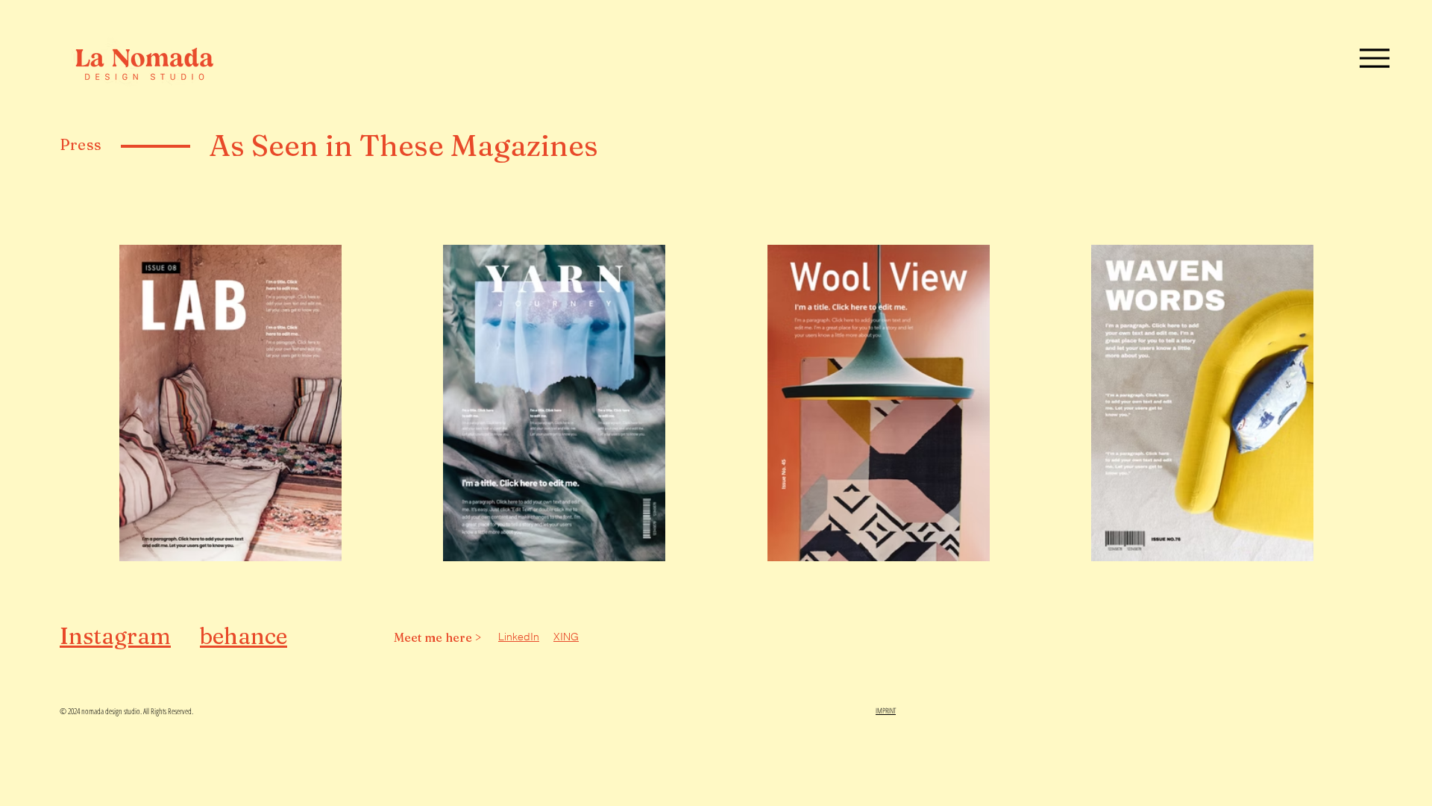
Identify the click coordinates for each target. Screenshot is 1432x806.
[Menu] (1374, 58)
